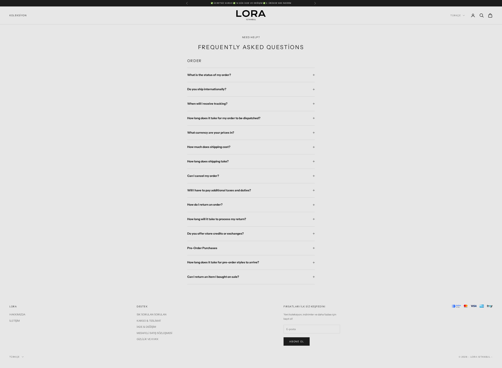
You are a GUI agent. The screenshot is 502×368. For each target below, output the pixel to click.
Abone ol (296, 341)
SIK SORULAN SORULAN (151, 314)
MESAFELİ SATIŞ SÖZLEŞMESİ (154, 333)
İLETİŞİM (14, 320)
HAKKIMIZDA (17, 314)
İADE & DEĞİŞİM (146, 326)
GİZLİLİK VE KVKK (147, 339)
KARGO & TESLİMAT (149, 320)
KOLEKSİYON (18, 15)
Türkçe (455, 15)
